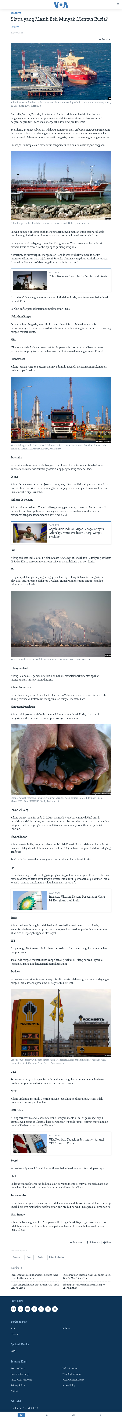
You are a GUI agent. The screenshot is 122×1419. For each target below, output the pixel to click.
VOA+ (14, 1351)
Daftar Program (70, 1368)
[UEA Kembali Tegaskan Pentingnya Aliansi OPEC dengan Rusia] (30, 1143)
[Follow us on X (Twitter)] (20, 1309)
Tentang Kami (18, 1368)
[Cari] (100, 1415)
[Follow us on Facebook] (13, 1309)
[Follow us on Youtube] (27, 1309)
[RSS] (41, 1309)
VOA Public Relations (73, 1380)
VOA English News (71, 1374)
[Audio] (73, 1415)
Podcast (14, 1334)
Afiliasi (14, 1391)
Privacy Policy (18, 1385)
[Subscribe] (55, 1309)
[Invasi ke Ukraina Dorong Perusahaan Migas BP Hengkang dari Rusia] (30, 900)
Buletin (66, 1328)
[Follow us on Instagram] (34, 1309)
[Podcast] (48, 1309)
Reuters (15, 27)
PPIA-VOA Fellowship (21, 1380)
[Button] (105, 39)
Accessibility (68, 1385)
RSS (13, 1328)
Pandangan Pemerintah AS (24, 1408)
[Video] (47, 1415)
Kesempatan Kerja (20, 1374)
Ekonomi (16, 13)
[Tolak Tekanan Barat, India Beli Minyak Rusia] (30, 280)
